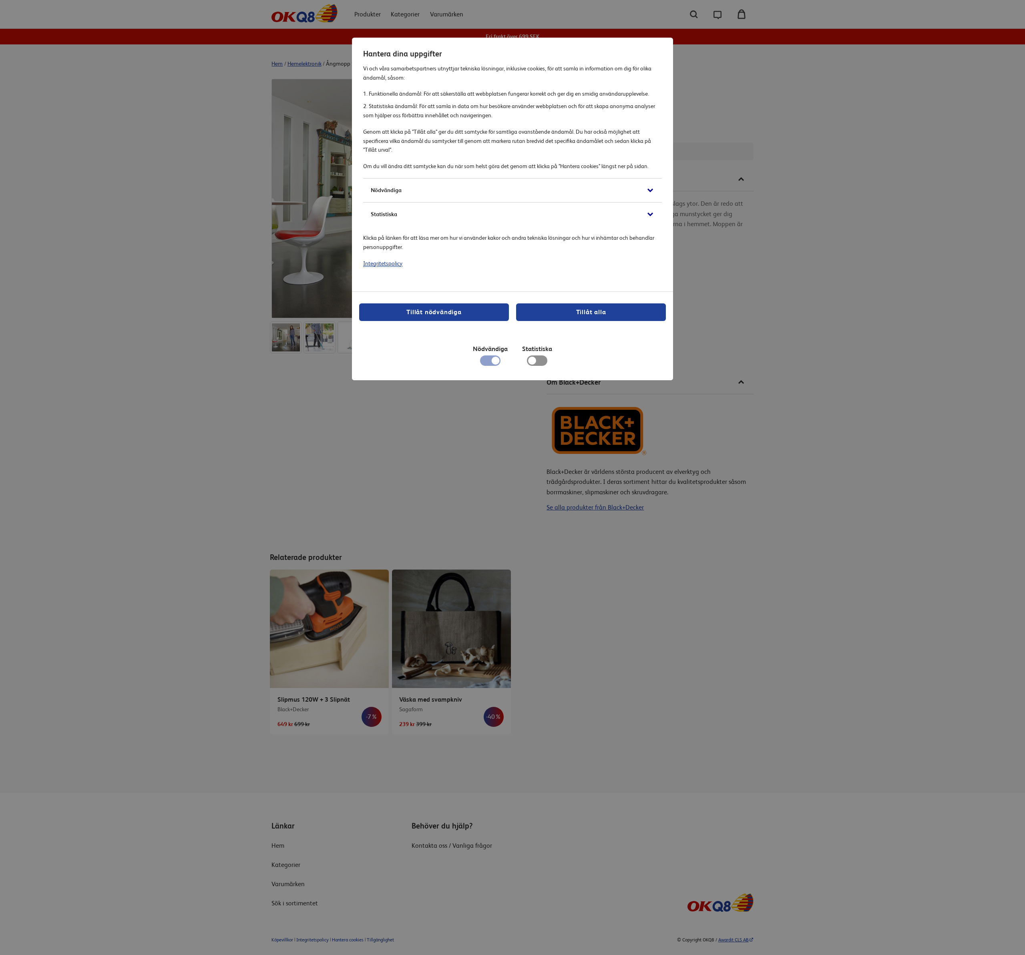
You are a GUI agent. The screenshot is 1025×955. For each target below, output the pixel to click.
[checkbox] (537, 362)
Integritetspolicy (382, 263)
